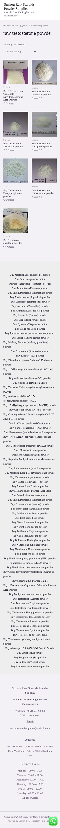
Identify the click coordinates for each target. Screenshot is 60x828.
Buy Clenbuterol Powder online (30, 319)
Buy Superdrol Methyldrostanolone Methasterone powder (29, 461)
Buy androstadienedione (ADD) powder (30, 378)
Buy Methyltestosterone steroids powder (30, 594)
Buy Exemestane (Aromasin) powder (30, 351)
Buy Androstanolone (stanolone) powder (30, 468)
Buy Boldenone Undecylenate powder (30, 540)
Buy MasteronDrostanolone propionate (30, 274)
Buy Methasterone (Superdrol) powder (30, 297)
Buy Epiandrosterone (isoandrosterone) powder (30, 333)
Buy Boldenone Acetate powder (30, 535)
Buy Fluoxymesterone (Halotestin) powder (30, 292)
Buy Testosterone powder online (30, 634)
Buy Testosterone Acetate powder (30, 598)
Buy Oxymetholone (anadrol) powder (30, 504)
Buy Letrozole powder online (30, 279)
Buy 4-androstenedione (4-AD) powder (30, 427)
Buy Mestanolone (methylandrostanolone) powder (30, 432)
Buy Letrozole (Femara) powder (30, 315)
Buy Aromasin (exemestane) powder (30, 666)
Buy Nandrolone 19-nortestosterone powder (30, 567)
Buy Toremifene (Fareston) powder (30, 288)
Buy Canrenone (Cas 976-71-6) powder (30, 409)
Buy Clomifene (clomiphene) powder (30, 301)
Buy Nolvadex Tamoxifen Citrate (30, 382)
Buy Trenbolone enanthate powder (30, 522)
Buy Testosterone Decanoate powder (30, 625)
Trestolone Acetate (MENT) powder (30, 454)
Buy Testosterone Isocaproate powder (30, 617)
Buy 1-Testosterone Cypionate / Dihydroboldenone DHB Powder (29, 587)
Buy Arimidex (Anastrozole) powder (30, 310)
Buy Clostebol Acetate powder (30, 450)
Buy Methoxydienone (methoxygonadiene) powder (25, 344)
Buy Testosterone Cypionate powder (30, 630)
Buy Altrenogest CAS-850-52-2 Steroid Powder (30, 648)
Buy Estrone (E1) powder (30, 652)
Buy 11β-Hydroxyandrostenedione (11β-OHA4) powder (28, 371)
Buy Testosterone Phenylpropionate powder (30, 612)
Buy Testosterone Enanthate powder (30, 621)
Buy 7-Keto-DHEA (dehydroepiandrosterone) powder (27, 439)
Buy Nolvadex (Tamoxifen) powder (30, 306)
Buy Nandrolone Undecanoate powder (30, 549)
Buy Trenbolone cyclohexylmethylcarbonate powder (26, 641)
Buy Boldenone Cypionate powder (30, 531)
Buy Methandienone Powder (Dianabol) (30, 490)
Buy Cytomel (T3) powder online (30, 324)
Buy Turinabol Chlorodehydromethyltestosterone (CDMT (28, 389)
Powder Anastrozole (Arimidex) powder (30, 283)
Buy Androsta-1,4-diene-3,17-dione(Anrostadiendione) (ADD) (20, 398)
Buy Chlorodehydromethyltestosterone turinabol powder (28, 574)
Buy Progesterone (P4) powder (30, 657)
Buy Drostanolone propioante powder (30, 477)
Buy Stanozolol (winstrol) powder (30, 481)
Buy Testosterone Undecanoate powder (30, 608)
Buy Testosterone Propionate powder (30, 603)
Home (6, 25)
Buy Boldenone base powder (30, 553)
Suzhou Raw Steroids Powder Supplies (19, 6)
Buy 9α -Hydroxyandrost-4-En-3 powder (30, 423)
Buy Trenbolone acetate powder (30, 526)
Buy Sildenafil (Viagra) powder (30, 662)
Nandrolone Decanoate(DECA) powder (30, 563)
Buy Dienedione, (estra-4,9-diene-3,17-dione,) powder (27, 362)
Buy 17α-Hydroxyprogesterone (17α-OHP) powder (30, 405)
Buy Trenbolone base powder (30, 518)
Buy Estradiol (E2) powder (30, 355)
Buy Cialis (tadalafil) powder (30, 328)
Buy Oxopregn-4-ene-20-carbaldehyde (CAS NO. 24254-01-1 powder (29, 416)
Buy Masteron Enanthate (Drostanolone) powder (30, 472)
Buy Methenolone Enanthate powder (30, 508)
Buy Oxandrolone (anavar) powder (30, 495)
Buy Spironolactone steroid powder (30, 337)
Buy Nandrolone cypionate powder (30, 544)
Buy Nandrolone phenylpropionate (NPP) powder (30, 558)
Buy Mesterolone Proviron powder (30, 486)
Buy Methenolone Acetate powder (30, 513)
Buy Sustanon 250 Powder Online (30, 580)
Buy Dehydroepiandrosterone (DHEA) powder (30, 445)
